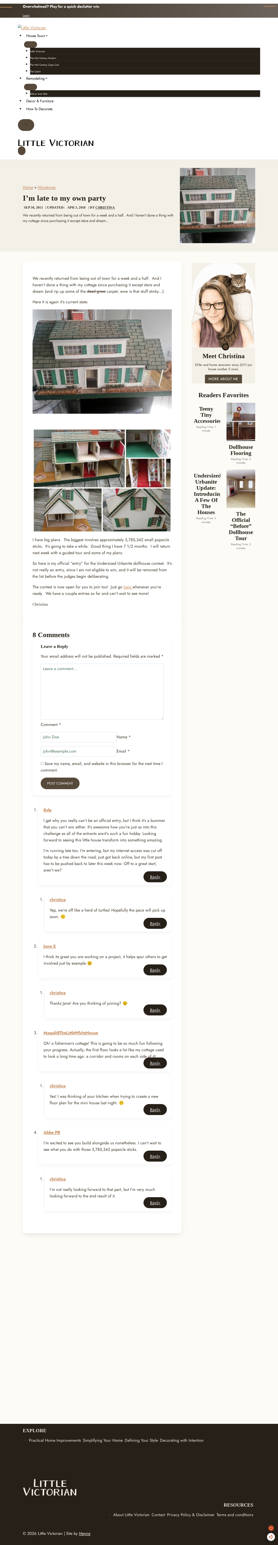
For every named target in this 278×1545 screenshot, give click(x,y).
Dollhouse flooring (241, 450)
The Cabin (35, 71)
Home (28, 187)
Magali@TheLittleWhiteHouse (71, 1033)
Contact (158, 1515)
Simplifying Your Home (103, 1440)
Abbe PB (52, 1132)
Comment (51, 725)
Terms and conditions (235, 1515)
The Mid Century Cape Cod (44, 65)
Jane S (50, 946)
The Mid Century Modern (43, 58)
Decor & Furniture (40, 101)
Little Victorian (37, 51)
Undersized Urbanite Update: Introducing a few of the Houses (206, 494)
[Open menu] (21, 150)
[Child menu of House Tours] (30, 44)
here (128, 587)
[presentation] (241, 422)
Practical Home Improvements (55, 1440)
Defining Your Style (141, 1440)
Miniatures (47, 187)
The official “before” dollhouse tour (241, 526)
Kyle (47, 810)
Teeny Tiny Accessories (206, 415)
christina (58, 900)
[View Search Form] (26, 125)
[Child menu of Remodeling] (30, 87)
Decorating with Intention (182, 1440)
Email (123, 751)
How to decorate (39, 109)
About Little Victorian (131, 1515)
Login (26, 15)
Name (124, 737)
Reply (155, 877)
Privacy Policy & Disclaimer (191, 1515)
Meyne (84, 1533)
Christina (105, 207)
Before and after (39, 94)
